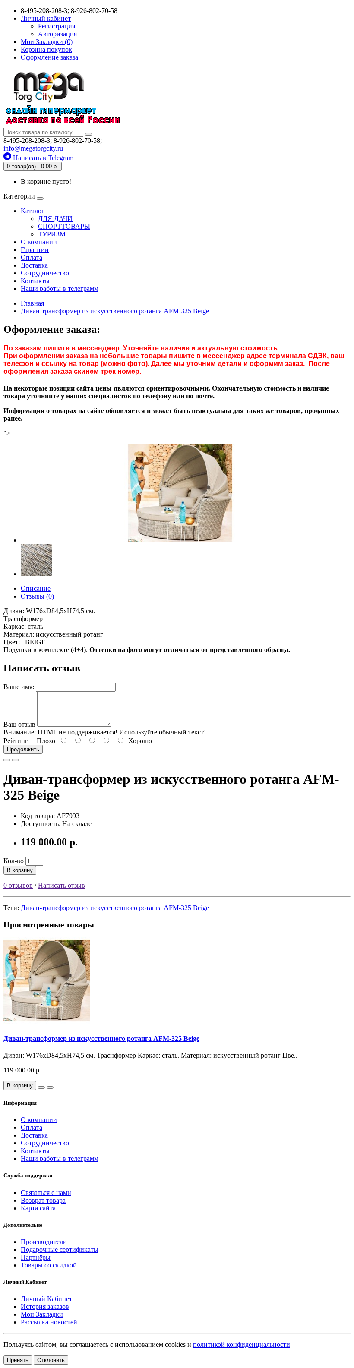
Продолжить (23, 749)
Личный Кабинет (46, 1298)
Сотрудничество (45, 273)
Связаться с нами (46, 1192)
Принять (17, 1360)
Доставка (34, 265)
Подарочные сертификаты (59, 1249)
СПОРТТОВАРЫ (64, 226)
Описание (36, 588)
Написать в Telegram (42, 157)
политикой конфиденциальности (241, 1344)
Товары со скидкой (49, 1265)
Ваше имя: (18, 686)
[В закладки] (6, 760)
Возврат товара (43, 1200)
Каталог (32, 210)
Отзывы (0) (37, 596)
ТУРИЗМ (52, 234)
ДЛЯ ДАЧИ (55, 218)
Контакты (35, 280)
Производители (44, 1241)
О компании (39, 242)
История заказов (45, 1306)
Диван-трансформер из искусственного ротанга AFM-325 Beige (115, 907)
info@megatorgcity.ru (33, 148)
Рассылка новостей (49, 1322)
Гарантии (35, 249)
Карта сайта (38, 1208)
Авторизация (57, 34)
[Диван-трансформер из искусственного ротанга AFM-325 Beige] (180, 540)
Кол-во (13, 860)
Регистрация (56, 26)
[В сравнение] (15, 760)
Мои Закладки (42, 1314)
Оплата (31, 257)
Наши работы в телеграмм (59, 288)
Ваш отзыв (19, 724)
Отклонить (51, 1360)
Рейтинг (15, 740)
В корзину (20, 870)
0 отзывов (18, 885)
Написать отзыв (61, 885)
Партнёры (36, 1257)
